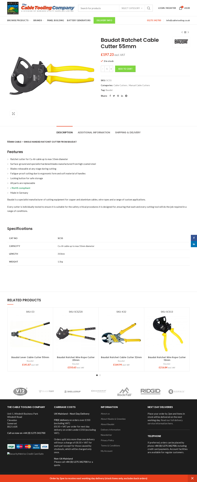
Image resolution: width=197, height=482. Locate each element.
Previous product (182, 32)
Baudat (109, 90)
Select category (131, 8)
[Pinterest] (118, 96)
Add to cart (125, 69)
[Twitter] (114, 96)
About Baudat (107, 424)
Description (64, 132)
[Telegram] (126, 96)
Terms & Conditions (110, 445)
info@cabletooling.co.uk (178, 20)
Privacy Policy (107, 440)
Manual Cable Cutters (139, 85)
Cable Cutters (120, 85)
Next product (188, 32)
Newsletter (106, 435)
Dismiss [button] (192, 478)
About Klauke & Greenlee (113, 419)
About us (105, 413)
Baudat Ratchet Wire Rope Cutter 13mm (167, 359)
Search (149, 8)
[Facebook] (110, 96)
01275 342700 (154, 20)
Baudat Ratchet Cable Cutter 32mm (121, 357)
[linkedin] (122, 96)
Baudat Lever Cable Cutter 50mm (30, 357)
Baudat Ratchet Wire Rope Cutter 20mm (76, 359)
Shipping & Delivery (128, 132)
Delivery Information (111, 429)
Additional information (94, 132)
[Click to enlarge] (13, 114)
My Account (107, 451)
